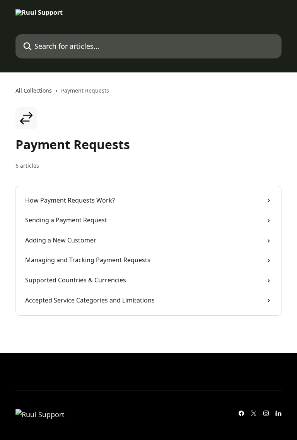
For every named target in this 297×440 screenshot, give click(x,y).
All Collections (33, 90)
